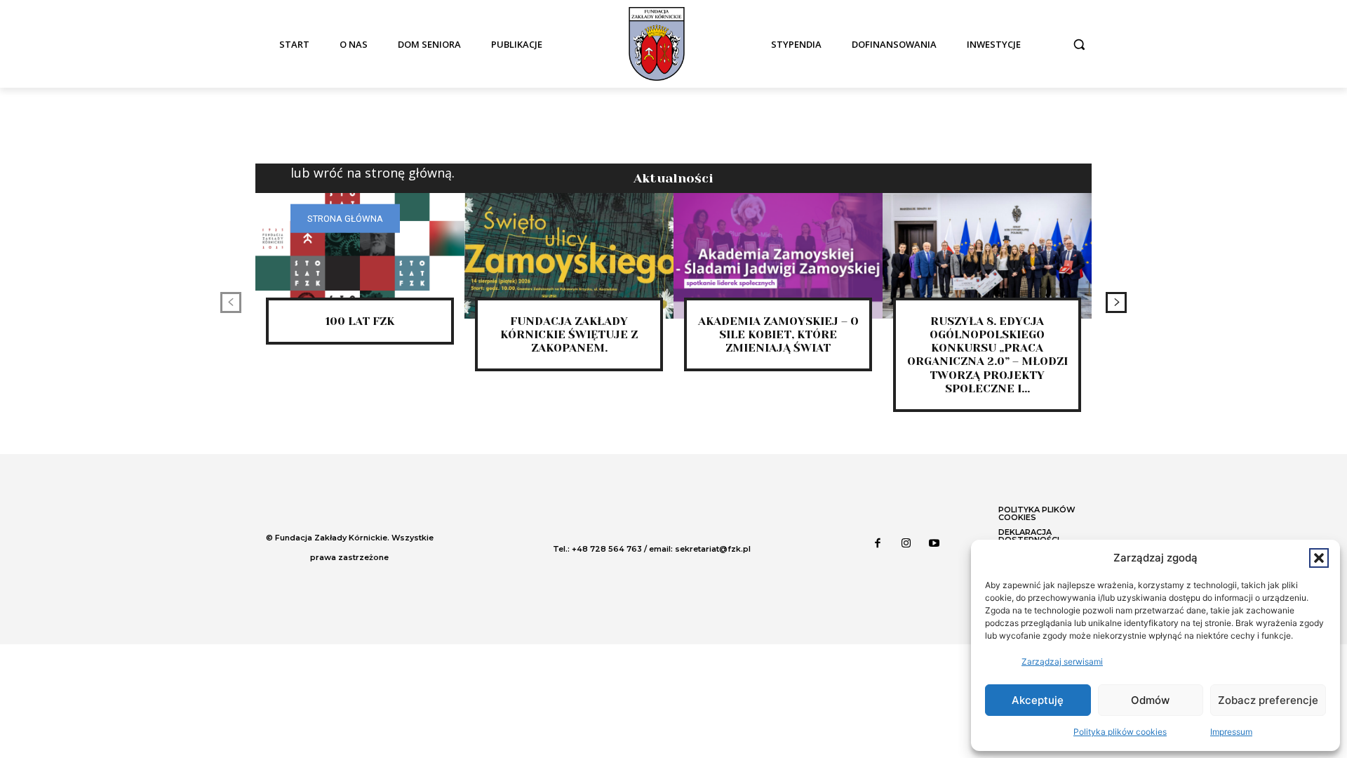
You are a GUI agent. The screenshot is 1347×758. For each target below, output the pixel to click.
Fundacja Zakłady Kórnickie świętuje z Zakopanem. (569, 334)
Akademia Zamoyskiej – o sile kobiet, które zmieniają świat (778, 334)
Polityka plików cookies (1120, 731)
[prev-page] (230, 302)
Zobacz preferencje (1268, 700)
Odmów (1150, 700)
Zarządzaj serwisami (1062, 661)
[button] (1319, 558)
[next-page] (1116, 302)
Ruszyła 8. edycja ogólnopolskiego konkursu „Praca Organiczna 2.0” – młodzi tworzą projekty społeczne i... (987, 354)
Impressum (1231, 731)
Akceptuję (1038, 700)
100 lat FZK (360, 321)
